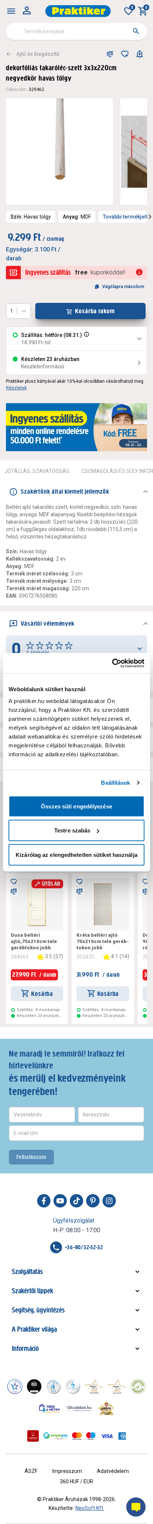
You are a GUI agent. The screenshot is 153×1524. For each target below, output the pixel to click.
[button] (85, 338)
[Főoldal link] (78, 11)
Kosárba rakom (95, 311)
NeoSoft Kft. (89, 1508)
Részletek (16, 388)
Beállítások (115, 783)
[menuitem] (11, 11)
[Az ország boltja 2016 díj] (94, 1386)
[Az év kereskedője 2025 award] (106, 1408)
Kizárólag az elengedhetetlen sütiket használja (76, 854)
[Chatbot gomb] (136, 1507)
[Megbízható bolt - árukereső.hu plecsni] (138, 1386)
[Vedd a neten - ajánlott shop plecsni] (49, 1408)
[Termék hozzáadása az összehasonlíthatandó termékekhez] (109, 54)
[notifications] (139, 54)
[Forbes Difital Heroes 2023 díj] (34, 1386)
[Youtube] (60, 1200)
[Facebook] (44, 1200)
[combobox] (76, 31)
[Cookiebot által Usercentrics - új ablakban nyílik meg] (111, 663)
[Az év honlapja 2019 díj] (72, 1386)
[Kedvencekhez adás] (124, 54)
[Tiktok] (76, 1200)
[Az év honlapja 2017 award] (117, 1386)
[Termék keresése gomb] (136, 31)
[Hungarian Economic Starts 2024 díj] (14, 1386)
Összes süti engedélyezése (76, 806)
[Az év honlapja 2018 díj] (53, 1386)
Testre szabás (72, 830)
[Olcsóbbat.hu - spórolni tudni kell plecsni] (80, 1408)
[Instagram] (109, 1200)
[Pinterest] (93, 1200)
